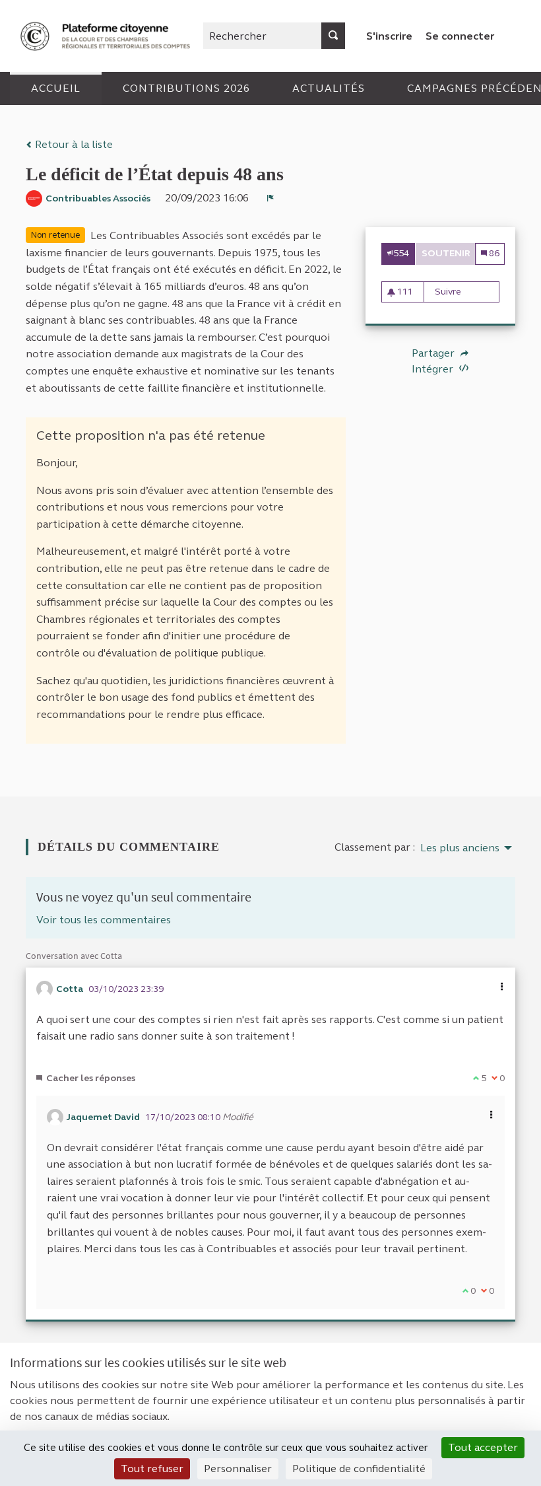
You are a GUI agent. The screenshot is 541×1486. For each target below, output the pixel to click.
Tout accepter (483, 1447)
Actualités (328, 88)
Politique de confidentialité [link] (359, 1468)
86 (493, 253)
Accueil (55, 88)
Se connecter (460, 36)
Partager (434, 353)
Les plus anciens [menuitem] (459, 848)
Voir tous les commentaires (103, 919)
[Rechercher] (333, 35)
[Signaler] (270, 198)
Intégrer (434, 368)
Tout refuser (152, 1468)
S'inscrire (389, 36)
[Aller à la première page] (106, 36)
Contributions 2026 (186, 88)
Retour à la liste (72, 144)
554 (401, 253)
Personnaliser (238, 1468)
